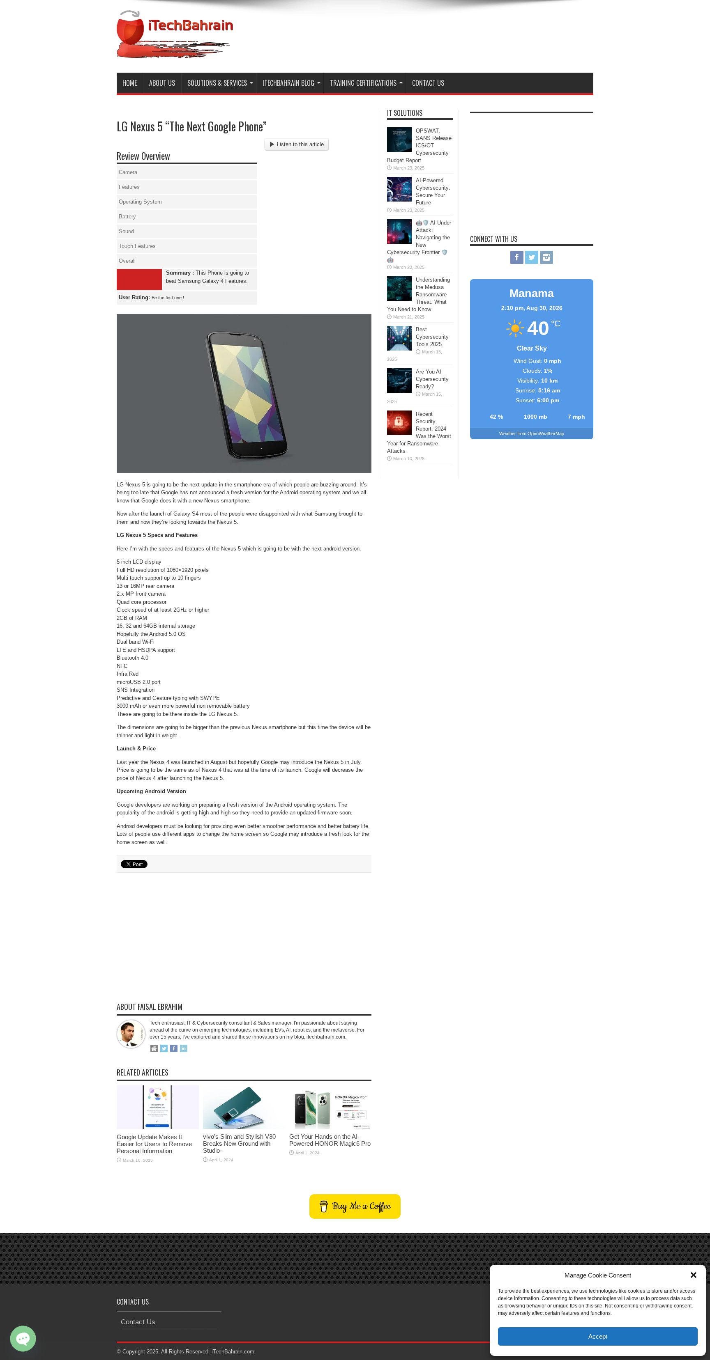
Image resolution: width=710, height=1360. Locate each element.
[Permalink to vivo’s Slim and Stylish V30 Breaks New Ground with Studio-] (244, 1127)
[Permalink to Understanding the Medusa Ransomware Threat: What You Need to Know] (399, 299)
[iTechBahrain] (175, 52)
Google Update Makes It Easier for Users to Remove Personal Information (154, 1143)
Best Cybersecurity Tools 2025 (432, 336)
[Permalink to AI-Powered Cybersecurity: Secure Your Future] (399, 200)
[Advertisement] (443, 32)
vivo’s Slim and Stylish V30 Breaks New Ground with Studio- (239, 1143)
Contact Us (428, 83)
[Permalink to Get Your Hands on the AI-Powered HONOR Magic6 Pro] (330, 1127)
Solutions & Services (217, 83)
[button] (693, 1275)
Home (129, 83)
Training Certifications (363, 83)
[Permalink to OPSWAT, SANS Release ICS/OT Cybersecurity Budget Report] (399, 150)
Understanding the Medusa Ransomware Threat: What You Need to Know (418, 294)
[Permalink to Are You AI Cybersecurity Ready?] (399, 391)
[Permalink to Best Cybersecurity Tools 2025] (399, 349)
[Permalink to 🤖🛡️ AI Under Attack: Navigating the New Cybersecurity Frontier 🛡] (399, 242)
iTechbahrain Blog (288, 83)
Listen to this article (300, 144)
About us (162, 83)
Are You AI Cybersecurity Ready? (432, 379)
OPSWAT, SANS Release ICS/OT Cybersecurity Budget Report (419, 145)
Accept (597, 1336)
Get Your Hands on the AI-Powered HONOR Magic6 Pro (330, 1140)
